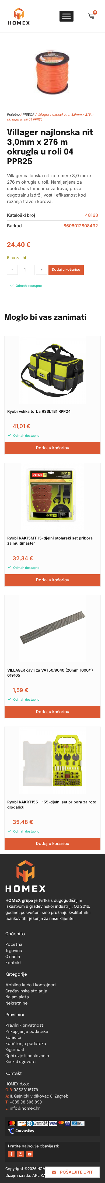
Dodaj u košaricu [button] (52, 448)
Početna (13, 114)
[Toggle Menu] (66, 16)
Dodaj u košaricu (66, 269)
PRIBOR (28, 114)
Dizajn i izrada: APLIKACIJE (32, 1175)
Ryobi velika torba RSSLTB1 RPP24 (39, 411)
